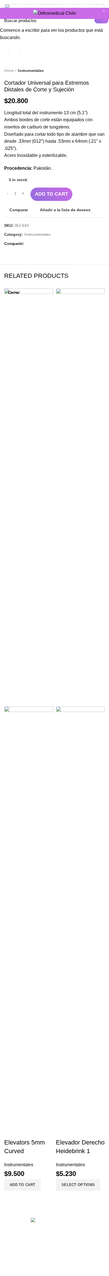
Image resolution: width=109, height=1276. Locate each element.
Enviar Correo (27, 4)
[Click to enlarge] (14, 51)
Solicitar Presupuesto (75, 4)
